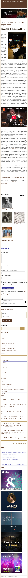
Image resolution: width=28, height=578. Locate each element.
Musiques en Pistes (6, 381)
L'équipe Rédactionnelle (18, 1)
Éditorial (9, 24)
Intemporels (3, 24)
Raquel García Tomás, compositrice (10, 459)
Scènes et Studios (21, 22)
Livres (3, 374)
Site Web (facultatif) (6, 275)
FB (11, 5)
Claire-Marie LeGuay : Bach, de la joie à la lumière (13, 464)
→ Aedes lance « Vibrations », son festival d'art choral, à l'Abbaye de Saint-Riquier (12, 432)
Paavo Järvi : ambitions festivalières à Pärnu (12, 462)
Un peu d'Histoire (7, 1)
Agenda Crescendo (6, 345)
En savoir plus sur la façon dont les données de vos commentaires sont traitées (14, 293)
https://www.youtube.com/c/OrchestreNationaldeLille (13, 177)
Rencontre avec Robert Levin (8, 457)
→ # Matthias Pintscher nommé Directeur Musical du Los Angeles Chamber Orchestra (12, 425)
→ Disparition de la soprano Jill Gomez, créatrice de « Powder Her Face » (12, 412)
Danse (3, 338)
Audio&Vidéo (4, 365)
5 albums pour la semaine (8, 370)
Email (9, 270)
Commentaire (4, 252)
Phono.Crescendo (7, 367)
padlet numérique (15, 148)
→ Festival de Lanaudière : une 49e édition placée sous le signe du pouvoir (12, 418)
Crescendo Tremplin (6, 386)
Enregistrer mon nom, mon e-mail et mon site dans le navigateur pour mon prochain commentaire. (14, 283)
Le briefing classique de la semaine (9, 350)
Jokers (4, 362)
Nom (4, 265)
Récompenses (5, 357)
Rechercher (4, 325)
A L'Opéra (4, 336)
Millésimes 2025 (6, 360)
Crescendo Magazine (12, 22)
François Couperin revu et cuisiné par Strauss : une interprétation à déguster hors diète (11, 303)
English (3, 393)
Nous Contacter (14, 3)
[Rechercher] (22, 328)
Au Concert (4, 341)
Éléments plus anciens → (18, 443)
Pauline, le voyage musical (7, 384)
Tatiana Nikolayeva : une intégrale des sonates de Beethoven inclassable (13, 300)
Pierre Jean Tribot (16, 31)
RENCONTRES (3, 447)
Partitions (4, 372)
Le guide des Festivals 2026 (8, 343)
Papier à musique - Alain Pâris (8, 348)
